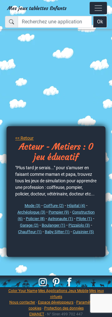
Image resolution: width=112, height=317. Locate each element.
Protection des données (64, 308)
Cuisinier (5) (83, 231)
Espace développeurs (55, 302)
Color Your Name (22, 290)
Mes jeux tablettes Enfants (37, 8)
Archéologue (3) (31, 212)
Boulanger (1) (53, 225)
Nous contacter (22, 302)
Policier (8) (35, 218)
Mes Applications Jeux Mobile (63, 290)
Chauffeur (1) (30, 231)
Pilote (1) (84, 218)
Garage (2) (29, 225)
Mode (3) (32, 205)
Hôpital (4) (76, 205)
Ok (100, 22)
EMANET (36, 314)
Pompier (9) (59, 212)
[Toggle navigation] (98, 8)
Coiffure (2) (54, 205)
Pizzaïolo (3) (79, 225)
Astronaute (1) (60, 218)
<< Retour (24, 138)
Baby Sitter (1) (57, 231)
